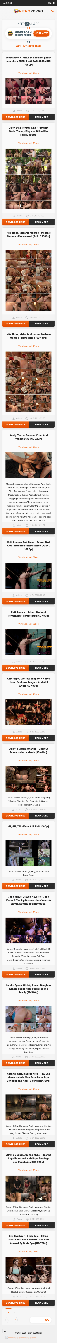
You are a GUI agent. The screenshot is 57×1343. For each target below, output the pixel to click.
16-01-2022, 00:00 (37, 1138)
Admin (19, 111)
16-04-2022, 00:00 (37, 880)
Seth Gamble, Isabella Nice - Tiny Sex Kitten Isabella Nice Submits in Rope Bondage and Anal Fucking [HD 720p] (28, 1077)
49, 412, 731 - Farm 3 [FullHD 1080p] (28, 826)
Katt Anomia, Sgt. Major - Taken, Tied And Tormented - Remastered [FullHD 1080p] (28, 546)
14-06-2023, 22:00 (37, 595)
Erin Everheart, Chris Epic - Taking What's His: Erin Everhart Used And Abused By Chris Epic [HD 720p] (28, 1240)
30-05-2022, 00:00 (37, 809)
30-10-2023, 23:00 (37, 317)
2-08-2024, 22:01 (37, 111)
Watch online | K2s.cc (28, 73)
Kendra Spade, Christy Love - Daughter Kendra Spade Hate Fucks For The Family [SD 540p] (28, 989)
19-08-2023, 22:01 (37, 525)
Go (47, 1319)
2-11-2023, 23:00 (37, 216)
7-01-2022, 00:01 (37, 1219)
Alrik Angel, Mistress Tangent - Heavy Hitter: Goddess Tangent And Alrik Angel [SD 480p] (28, 682)
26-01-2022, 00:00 (37, 1057)
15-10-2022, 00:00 (37, 732)
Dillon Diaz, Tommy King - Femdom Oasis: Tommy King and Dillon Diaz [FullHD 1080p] (28, 131)
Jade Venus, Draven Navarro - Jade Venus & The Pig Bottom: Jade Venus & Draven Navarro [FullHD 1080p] (28, 900)
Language (7, 3)
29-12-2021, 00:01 (37, 1297)
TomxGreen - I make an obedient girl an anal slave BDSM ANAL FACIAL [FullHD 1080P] (28, 61)
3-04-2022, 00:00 (37, 968)
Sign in (51, 3)
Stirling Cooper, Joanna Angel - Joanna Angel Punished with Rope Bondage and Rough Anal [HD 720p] (28, 1159)
